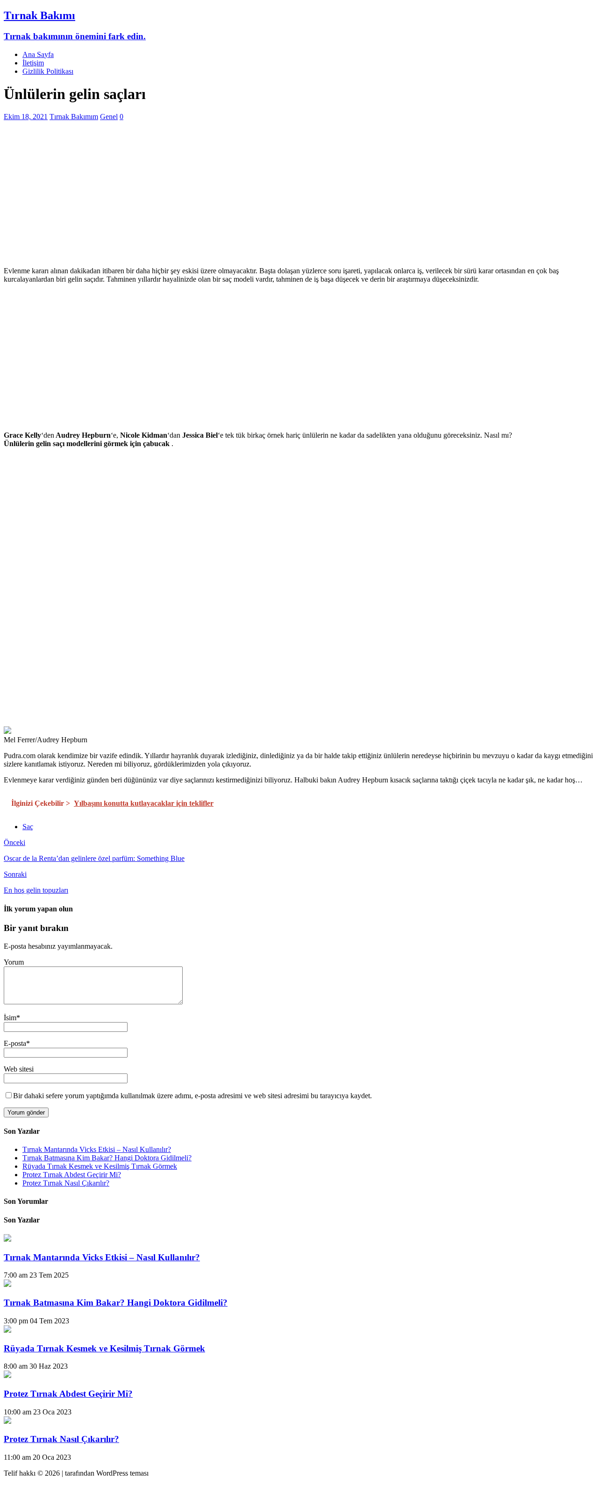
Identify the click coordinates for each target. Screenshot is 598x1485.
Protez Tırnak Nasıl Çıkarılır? (65, 1183)
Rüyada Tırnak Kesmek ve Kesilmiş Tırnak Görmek (99, 1166)
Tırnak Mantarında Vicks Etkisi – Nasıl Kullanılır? (96, 1149)
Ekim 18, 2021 (26, 117)
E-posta (15, 1043)
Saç (27, 827)
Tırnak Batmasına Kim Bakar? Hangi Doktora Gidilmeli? (107, 1158)
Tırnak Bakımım (74, 117)
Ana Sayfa (38, 54)
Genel (109, 117)
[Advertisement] (284, 193)
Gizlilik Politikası (47, 71)
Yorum (14, 962)
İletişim (33, 63)
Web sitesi (19, 1069)
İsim (10, 1018)
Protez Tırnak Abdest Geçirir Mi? (71, 1175)
